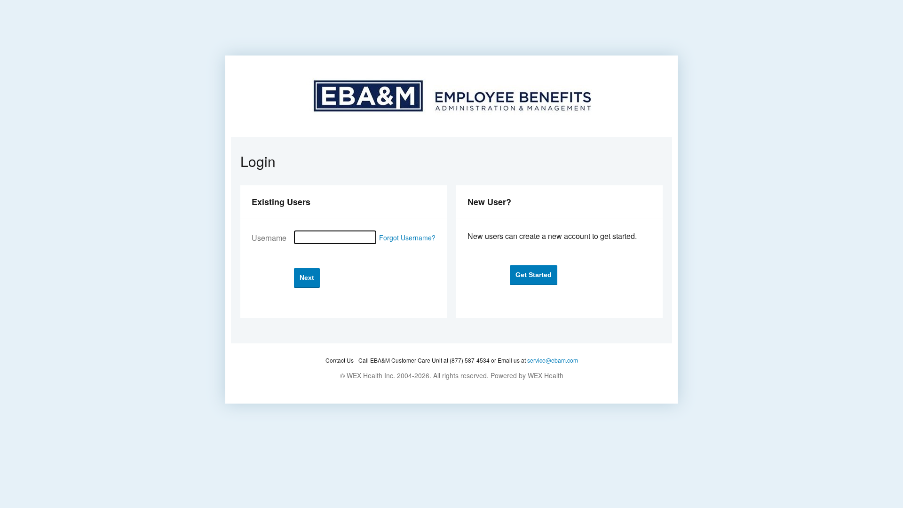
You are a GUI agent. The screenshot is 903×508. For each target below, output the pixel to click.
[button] (307, 277)
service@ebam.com (552, 360)
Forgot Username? (407, 237)
